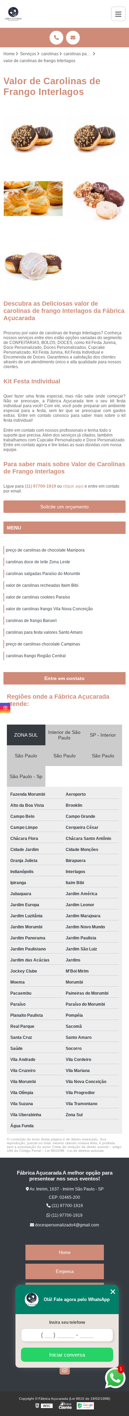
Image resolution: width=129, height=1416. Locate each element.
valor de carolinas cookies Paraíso (38, 597)
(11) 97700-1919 (41, 486)
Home (65, 1252)
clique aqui (73, 486)
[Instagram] (65, 1369)
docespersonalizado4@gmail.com (66, 1225)
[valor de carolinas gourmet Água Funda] (33, 199)
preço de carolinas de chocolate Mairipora (45, 550)
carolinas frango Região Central (36, 655)
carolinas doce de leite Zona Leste (38, 561)
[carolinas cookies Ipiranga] (96, 199)
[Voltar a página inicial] (13, 14)
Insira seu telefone (67, 1322)
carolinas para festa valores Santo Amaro (44, 632)
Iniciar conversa (67, 1355)
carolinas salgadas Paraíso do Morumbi (43, 573)
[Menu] (118, 14)
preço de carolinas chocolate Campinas (43, 644)
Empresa (65, 1271)
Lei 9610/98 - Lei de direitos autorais (74, 1150)
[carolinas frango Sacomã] (33, 136)
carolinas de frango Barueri (31, 620)
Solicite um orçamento (64, 506)
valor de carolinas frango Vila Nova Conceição (49, 608)
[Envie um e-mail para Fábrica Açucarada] (73, 38)
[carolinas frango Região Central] (96, 136)
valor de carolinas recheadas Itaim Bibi (42, 585)
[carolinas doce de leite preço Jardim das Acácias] (33, 262)
